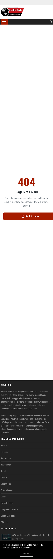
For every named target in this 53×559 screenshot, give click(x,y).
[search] (51, 22)
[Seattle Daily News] (12, 11)
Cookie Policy (24, 548)
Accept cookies (27, 554)
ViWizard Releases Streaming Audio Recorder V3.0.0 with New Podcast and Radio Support (32, 535)
